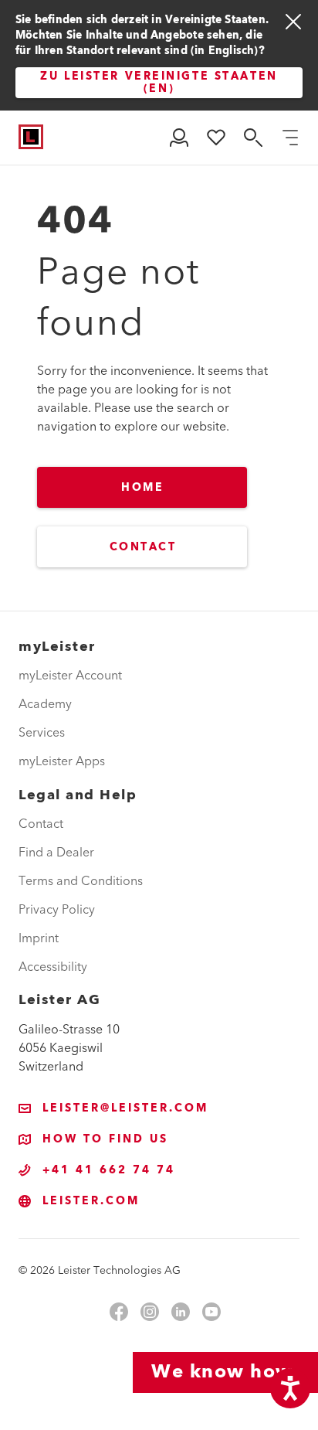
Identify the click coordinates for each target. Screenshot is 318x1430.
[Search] (253, 137)
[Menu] (290, 137)
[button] (179, 137)
